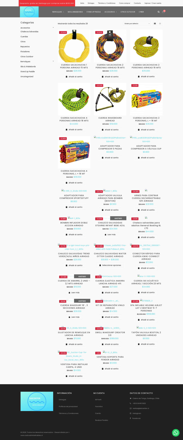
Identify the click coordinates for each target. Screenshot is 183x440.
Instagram (137, 413)
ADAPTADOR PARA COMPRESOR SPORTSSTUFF (74, 197)
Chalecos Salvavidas (29, 31)
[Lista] (159, 23)
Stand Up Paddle (28, 71)
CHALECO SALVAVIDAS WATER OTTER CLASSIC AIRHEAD (110, 255)
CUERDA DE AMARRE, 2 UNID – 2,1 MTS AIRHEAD (74, 282)
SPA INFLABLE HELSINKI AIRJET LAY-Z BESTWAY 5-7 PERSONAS (146, 308)
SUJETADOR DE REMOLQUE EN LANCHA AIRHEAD (74, 334)
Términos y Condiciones (68, 413)
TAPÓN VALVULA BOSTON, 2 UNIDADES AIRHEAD (146, 334)
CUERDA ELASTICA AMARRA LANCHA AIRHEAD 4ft (110, 282)
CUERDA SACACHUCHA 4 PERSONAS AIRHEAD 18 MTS (74, 119)
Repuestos (25, 46)
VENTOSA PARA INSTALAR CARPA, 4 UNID (74, 365)
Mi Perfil (98, 399)
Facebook (136, 418)
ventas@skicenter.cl (141, 408)
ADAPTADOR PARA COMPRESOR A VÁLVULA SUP (146, 147)
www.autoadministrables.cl (32, 435)
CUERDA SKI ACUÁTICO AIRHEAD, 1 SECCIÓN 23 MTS (146, 282)
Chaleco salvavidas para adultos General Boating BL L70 (146, 225)
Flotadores (25, 51)
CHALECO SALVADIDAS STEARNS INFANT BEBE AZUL (110, 224)
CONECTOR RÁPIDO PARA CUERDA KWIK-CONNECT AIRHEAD (146, 256)
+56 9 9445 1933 (139, 403)
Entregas (62, 399)
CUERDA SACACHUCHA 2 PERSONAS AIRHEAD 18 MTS (110, 66)
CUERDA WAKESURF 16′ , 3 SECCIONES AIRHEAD (74, 306)
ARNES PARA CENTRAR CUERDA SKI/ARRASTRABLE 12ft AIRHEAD (146, 198)
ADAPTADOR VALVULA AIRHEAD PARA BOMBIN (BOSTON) (110, 198)
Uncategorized (27, 76)
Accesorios (25, 28)
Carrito (98, 413)
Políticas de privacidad (68, 406)
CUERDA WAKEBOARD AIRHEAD (110, 119)
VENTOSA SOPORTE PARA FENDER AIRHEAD (110, 358)
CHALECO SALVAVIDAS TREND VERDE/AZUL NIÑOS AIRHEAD (74, 255)
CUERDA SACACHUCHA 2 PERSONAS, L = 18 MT (146, 119)
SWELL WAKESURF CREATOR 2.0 (110, 334)
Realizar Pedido (101, 420)
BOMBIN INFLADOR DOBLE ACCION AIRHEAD (74, 224)
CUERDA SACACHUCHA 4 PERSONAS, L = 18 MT (74, 172)
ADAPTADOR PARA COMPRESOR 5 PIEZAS (110, 147)
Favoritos (99, 406)
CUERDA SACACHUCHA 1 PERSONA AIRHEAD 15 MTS (74, 66)
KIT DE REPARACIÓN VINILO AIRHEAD (110, 306)
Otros (23, 41)
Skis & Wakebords (28, 66)
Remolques (25, 61)
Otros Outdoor (27, 56)
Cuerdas (24, 36)
